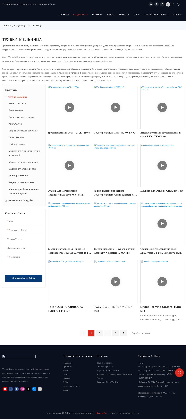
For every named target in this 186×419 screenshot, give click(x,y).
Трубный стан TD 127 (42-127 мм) (113, 309)
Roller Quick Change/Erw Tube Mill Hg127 (65, 309)
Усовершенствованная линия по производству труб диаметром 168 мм (68, 251)
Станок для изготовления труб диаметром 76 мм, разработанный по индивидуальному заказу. (160, 251)
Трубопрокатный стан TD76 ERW (114, 133)
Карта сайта (102, 413)
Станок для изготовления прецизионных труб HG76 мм (66, 193)
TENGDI (6, 26)
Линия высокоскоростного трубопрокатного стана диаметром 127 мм (114, 193)
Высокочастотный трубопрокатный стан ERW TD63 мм (160, 135)
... (107, 331)
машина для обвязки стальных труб (162, 191)
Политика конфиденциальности (125, 413)
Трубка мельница (34, 26)
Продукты (18, 26)
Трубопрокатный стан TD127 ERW (69, 133)
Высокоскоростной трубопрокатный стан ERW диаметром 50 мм (114, 251)
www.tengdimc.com (82, 413)
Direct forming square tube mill (160, 309)
